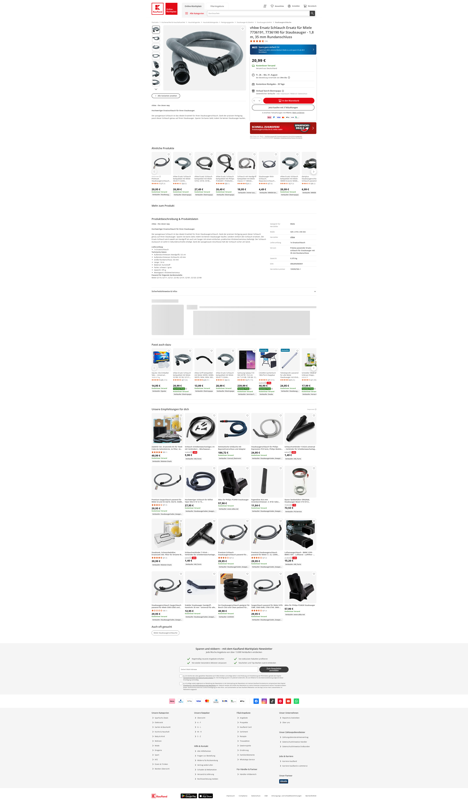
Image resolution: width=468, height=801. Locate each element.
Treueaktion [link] (245, 741)
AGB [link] (266, 796)
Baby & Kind (160, 736)
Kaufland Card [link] (246, 727)
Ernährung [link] (244, 750)
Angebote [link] (244, 718)
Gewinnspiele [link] (245, 745)
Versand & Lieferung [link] (205, 774)
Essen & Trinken (161, 764)
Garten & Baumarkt (163, 727)
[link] (217, 6)
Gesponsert (155, 176)
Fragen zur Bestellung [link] (206, 756)
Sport (157, 755)
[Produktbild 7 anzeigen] (156, 82)
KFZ (156, 759)
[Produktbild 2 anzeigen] (156, 38)
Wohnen (158, 741)
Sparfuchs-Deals (161, 718)
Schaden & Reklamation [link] (207, 769)
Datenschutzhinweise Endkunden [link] (296, 746)
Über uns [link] (286, 722)
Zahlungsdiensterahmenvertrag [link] (295, 737)
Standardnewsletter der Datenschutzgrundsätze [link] (198, 678)
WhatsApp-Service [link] (247, 759)
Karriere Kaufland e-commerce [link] (294, 766)
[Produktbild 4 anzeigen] (156, 56)
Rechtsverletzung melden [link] (207, 779)
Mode (157, 745)
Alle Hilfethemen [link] (204, 751)
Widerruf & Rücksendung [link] (207, 760)
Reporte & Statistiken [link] (291, 718)
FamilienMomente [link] (247, 755)
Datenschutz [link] (255, 796)
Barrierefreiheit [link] (311, 796)
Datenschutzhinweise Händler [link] (294, 742)
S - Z (199, 736)
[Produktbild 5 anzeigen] (156, 65)
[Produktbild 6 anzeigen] (156, 73)
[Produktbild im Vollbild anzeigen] (204, 58)
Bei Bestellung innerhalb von (273, 77)
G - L (199, 727)
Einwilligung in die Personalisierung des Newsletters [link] (199, 685)
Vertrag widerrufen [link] (205, 765)
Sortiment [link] (244, 732)
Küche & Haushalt (162, 732)
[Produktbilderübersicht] (156, 58)
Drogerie (158, 750)
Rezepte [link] (243, 736)
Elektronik (159, 722)
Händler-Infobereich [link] (248, 774)
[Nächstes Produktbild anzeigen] (156, 89)
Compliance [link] (243, 796)
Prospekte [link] (244, 722)
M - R (199, 732)
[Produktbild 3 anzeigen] (156, 47)
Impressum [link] (230, 796)
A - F (199, 722)
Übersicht (201, 718)
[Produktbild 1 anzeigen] (156, 30)
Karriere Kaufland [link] (289, 761)
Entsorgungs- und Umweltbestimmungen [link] (287, 796)
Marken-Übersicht (162, 769)
